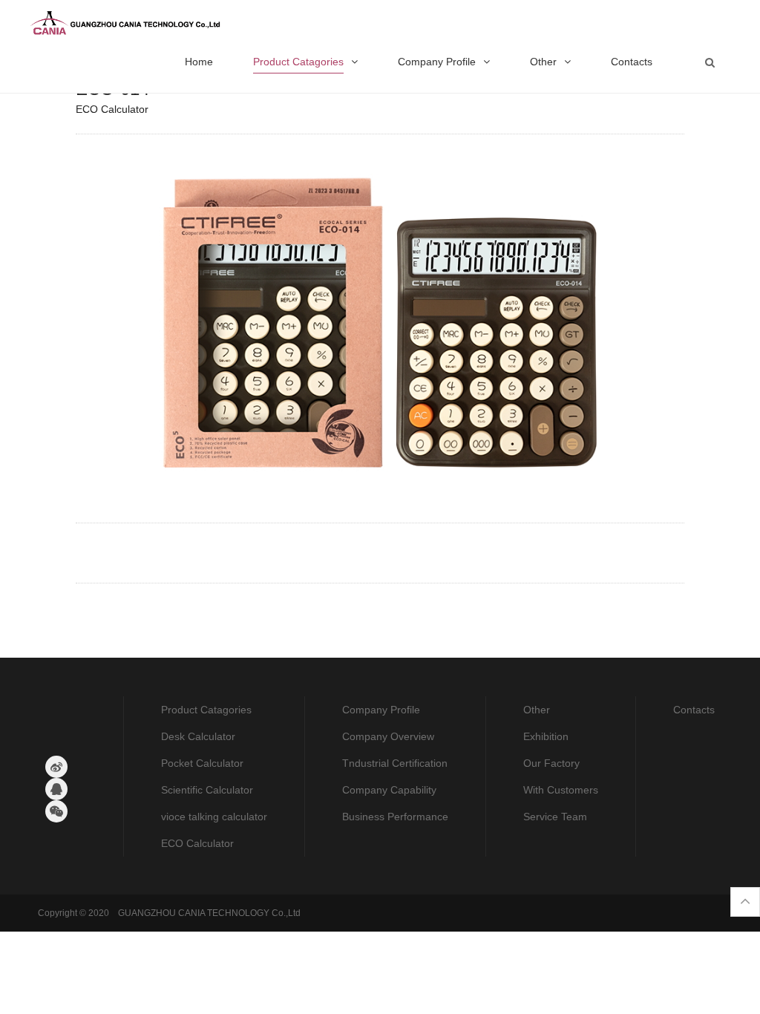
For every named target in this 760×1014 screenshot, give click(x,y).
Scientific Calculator (207, 790)
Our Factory (551, 763)
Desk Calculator (198, 736)
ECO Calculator (197, 843)
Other (536, 710)
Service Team (555, 816)
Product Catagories (206, 710)
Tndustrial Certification (395, 763)
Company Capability (389, 790)
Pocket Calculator (202, 763)
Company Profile (381, 710)
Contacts (694, 710)
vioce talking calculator (214, 816)
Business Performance (395, 816)
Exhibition (546, 736)
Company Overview (388, 736)
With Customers (560, 790)
